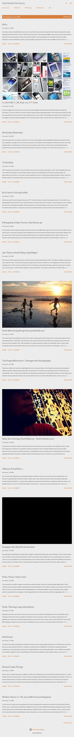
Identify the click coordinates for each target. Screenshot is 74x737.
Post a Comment (14, 44)
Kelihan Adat (40, 8)
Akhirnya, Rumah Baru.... (12, 468)
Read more (68, 44)
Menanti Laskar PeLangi (12, 666)
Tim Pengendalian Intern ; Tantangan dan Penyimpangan (26, 360)
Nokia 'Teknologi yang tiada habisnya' (18, 606)
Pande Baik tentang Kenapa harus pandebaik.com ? (23, 330)
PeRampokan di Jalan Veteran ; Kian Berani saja (22, 222)
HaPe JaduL (5, 8)
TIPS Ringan (28, 8)
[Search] (66, 3)
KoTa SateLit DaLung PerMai (15, 192)
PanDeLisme (7, 636)
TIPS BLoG (17, 8)
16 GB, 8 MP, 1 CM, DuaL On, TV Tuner (20, 102)
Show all (67, 17)
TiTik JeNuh (7, 162)
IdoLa (4, 24)
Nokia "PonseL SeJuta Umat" (14, 576)
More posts (68, 723)
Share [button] (4, 44)
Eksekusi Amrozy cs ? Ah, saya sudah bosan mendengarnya (26, 696)
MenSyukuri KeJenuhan (12, 132)
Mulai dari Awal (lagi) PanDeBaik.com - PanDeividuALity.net (28, 438)
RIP (50, 8)
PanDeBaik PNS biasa (13, 3)
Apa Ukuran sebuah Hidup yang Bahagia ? (20, 252)
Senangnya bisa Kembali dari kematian (18, 546)
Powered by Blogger (38, 729)
